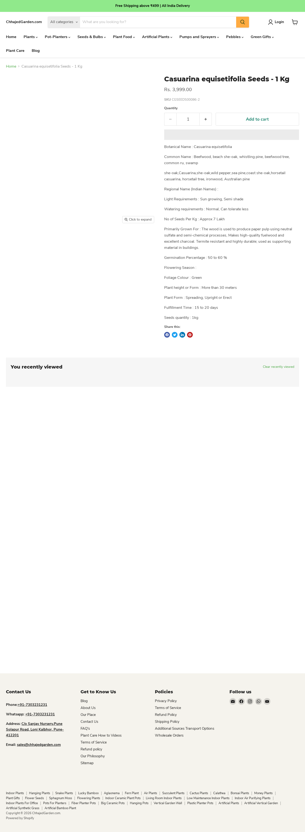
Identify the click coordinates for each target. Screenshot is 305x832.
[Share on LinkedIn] (182, 335)
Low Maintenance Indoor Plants (208, 798)
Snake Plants (64, 793)
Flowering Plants (88, 798)
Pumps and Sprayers (198, 36)
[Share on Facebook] (167, 335)
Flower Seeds (34, 798)
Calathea (219, 793)
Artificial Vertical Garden (261, 803)
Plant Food (123, 36)
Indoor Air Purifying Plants (252, 798)
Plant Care (15, 50)
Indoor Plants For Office (22, 803)
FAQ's (85, 728)
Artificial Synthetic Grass (22, 808)
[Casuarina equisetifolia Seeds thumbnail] (12, 239)
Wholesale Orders (169, 735)
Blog (36, 50)
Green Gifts (261, 36)
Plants (30, 36)
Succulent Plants (173, 793)
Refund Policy (166, 714)
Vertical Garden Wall (168, 803)
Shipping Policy (167, 721)
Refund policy (91, 749)
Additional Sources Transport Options (184, 728)
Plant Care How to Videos (101, 735)
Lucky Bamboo (88, 793)
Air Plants (150, 793)
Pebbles (234, 36)
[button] (231, 134)
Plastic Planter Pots (200, 803)
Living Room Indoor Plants (164, 798)
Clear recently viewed (278, 367)
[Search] (242, 22)
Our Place (88, 714)
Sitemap (87, 763)
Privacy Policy (166, 701)
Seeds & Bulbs (90, 36)
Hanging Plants (39, 793)
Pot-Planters (56, 36)
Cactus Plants (199, 793)
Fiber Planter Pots (83, 803)
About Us (88, 707)
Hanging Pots (139, 803)
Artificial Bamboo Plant (60, 808)
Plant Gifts (13, 798)
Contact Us (89, 721)
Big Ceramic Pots (113, 803)
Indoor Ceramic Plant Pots (123, 798)
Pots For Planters (54, 803)
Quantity (171, 108)
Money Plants (263, 793)
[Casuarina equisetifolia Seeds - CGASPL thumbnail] (33, 239)
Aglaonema (112, 793)
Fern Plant (132, 793)
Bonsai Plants (240, 793)
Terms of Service (94, 742)
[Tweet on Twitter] (175, 335)
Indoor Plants (15, 793)
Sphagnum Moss (60, 798)
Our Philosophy (93, 756)
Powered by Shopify (20, 818)
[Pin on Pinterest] (190, 335)
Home (11, 36)
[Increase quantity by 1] (206, 119)
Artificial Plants (156, 36)
